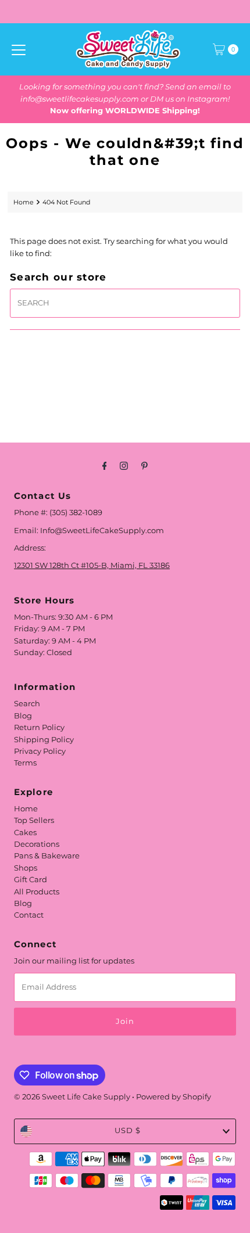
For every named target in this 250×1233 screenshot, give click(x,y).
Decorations (36, 844)
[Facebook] (104, 466)
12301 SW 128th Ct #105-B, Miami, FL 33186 (92, 565)
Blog (23, 715)
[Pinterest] (144, 466)
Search (27, 703)
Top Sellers (34, 820)
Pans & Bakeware (47, 855)
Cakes (25, 832)
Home (23, 202)
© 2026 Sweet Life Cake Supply (72, 1096)
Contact (29, 915)
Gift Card (30, 879)
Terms (25, 763)
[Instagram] (124, 466)
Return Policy (39, 727)
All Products (36, 891)
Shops (25, 868)
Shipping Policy (44, 739)
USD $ (128, 1130)
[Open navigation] (18, 49)
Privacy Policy (40, 751)
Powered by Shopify (173, 1096)
